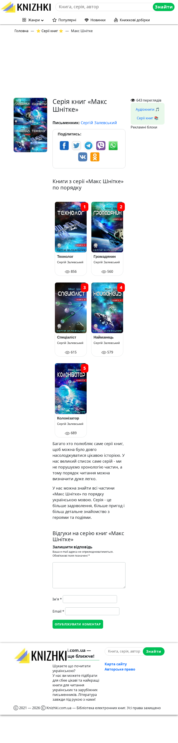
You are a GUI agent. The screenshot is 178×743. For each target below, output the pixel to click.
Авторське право (120, 669)
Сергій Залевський (99, 122)
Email (58, 611)
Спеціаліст (66, 337)
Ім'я (57, 599)
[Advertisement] (89, 67)
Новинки (98, 20)
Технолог (65, 256)
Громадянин (105, 256)
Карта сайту (116, 664)
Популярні (67, 20)
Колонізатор (68, 418)
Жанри (34, 20)
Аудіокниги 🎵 (148, 109)
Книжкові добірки (135, 20)
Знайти (164, 7)
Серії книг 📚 (147, 118)
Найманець (104, 337)
